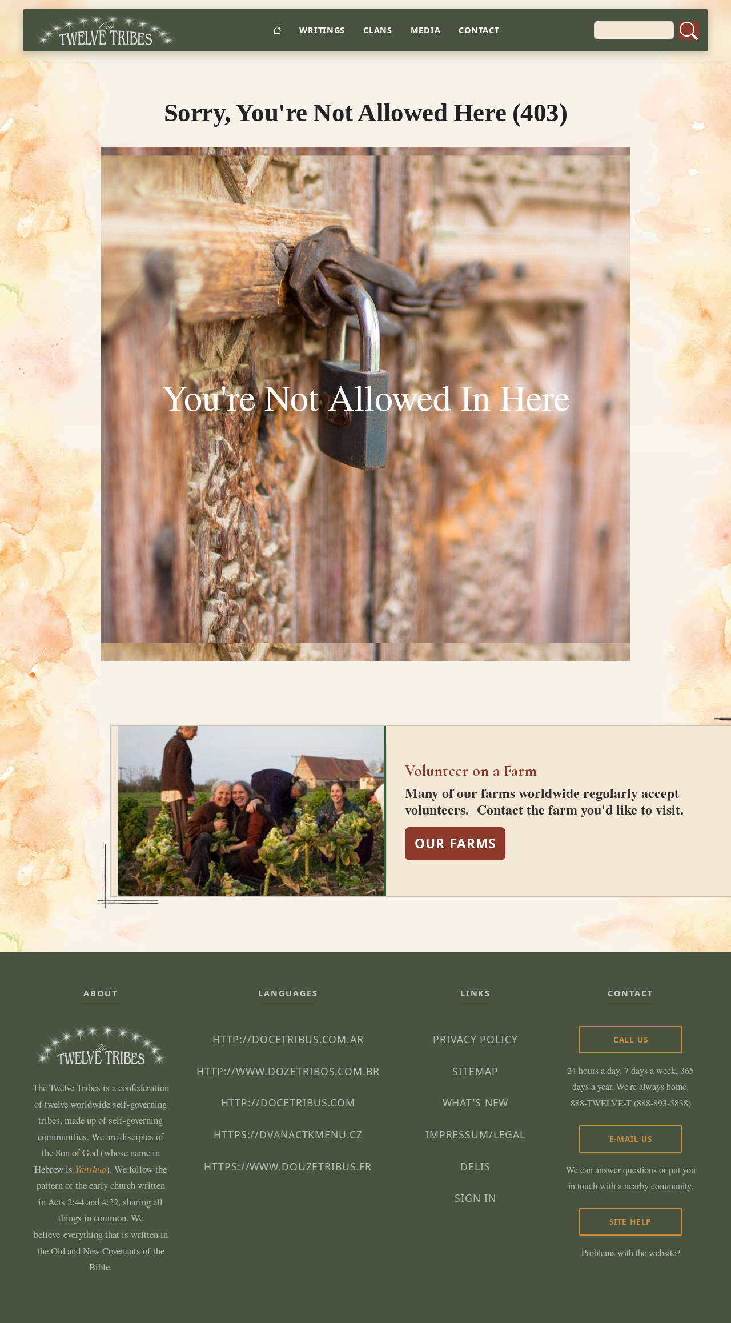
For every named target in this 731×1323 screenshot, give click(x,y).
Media (426, 30)
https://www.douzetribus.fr (288, 1166)
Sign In (475, 1198)
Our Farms (455, 843)
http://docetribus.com (288, 1102)
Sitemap (475, 1071)
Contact (479, 30)
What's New (476, 1102)
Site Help (630, 1221)
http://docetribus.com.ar (288, 1039)
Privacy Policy (475, 1039)
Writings (322, 30)
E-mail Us (630, 1138)
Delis (475, 1166)
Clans (377, 30)
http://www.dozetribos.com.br (288, 1071)
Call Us (630, 1039)
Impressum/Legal (475, 1134)
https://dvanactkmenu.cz (288, 1134)
